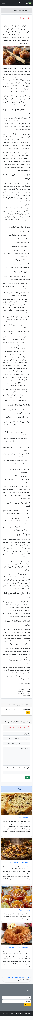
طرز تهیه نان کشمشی (24, 817)
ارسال (27, 777)
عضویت (27, 1005)
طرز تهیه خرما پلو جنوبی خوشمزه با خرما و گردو (18, 862)
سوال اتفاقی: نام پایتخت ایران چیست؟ (18, 768)
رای (28, 712)
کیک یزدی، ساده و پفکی (24, 910)
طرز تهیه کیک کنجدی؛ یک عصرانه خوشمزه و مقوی (17, 947)
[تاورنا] (25, 3)
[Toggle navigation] (3, 3)
